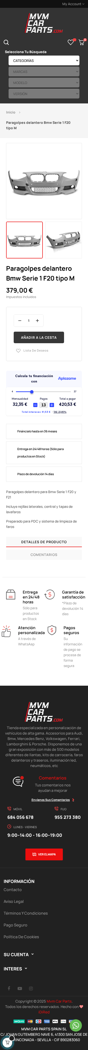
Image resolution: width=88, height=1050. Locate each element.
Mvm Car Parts (59, 1001)
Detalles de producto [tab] (44, 541)
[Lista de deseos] (71, 42)
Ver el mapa (47, 854)
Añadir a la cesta (39, 337)
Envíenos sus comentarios (51, 800)
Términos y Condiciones (26, 913)
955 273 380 (68, 817)
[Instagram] (31, 988)
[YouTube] (20, 988)
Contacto (13, 889)
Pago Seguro (15, 925)
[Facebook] (9, 988)
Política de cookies (21, 936)
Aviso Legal (14, 901)
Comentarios (44, 554)
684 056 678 (20, 817)
